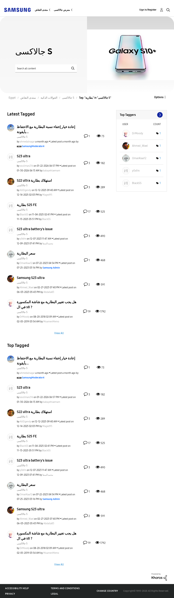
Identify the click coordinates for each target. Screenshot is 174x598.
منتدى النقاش (41, 10)
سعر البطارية (26, 253)
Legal (54, 593)
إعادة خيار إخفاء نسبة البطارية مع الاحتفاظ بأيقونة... (46, 129)
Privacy (10, 593)
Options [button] (158, 97)
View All (59, 333)
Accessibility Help (17, 588)
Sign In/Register (147, 9)
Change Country (107, 590)
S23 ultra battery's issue (35, 229)
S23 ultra (23, 156)
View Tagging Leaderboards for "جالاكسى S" (141, 114)
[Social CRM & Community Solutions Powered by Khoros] (159, 576)
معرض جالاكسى (62, 10)
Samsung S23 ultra (31, 278)
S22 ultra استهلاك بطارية (34, 180)
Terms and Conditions (65, 588)
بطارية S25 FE (27, 205)
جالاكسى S (22, 136)
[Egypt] (17, 9)
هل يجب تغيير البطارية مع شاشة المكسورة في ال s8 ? (46, 304)
